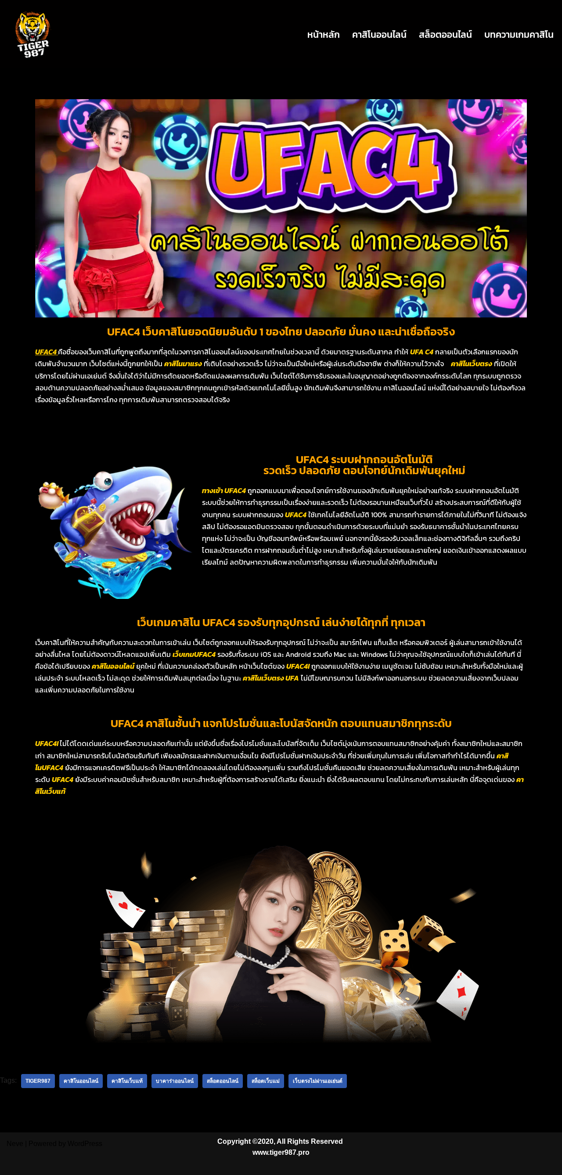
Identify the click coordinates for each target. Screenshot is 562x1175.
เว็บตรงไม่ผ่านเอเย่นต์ (317, 1081)
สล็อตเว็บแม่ (266, 1081)
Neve (15, 1143)
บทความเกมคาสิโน (519, 34)
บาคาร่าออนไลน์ (175, 1081)
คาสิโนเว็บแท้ (127, 1081)
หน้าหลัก (323, 34)
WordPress (85, 1143)
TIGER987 (37, 1081)
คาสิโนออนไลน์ (379, 34)
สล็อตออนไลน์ (445, 34)
